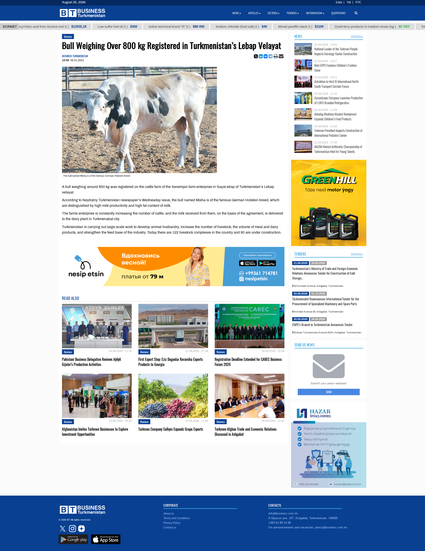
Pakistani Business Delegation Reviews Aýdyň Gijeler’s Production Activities (91, 362)
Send (329, 392)
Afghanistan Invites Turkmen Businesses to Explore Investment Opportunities (95, 432)
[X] (256, 56)
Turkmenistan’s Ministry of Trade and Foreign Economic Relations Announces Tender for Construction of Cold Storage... (325, 273)
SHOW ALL (357, 36)
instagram (72, 528)
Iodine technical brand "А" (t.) (160, 26)
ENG (339, 2)
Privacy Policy (171, 522)
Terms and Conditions (176, 518)
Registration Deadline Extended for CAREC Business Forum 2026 (248, 362)
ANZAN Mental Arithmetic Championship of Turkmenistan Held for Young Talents (338, 149)
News (298, 36)
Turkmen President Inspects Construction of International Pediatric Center (338, 133)
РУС (358, 2)
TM (349, 2)
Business (68, 36)
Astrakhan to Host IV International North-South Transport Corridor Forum (336, 84)
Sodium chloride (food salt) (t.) (224, 26)
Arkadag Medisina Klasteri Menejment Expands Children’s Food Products (335, 116)
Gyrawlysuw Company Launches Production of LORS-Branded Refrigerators (338, 100)
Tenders (300, 254)
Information (314, 13)
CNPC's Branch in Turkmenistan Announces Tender (322, 324)
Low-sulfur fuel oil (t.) (101, 26)
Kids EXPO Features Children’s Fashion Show (335, 67)
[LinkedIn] (261, 56)
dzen (80, 528)
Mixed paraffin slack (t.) (284, 26)
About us (168, 513)
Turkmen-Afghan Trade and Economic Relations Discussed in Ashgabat (245, 432)
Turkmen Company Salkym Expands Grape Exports (170, 429)
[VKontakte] (266, 56)
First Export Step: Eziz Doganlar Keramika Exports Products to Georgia (170, 362)
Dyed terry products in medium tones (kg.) (355, 26)
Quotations (338, 13)
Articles (253, 13)
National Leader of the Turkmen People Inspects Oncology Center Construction (335, 51)
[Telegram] (270, 56)
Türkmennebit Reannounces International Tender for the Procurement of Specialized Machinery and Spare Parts (325, 301)
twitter (63, 528)
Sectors (272, 13)
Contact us (169, 527)
